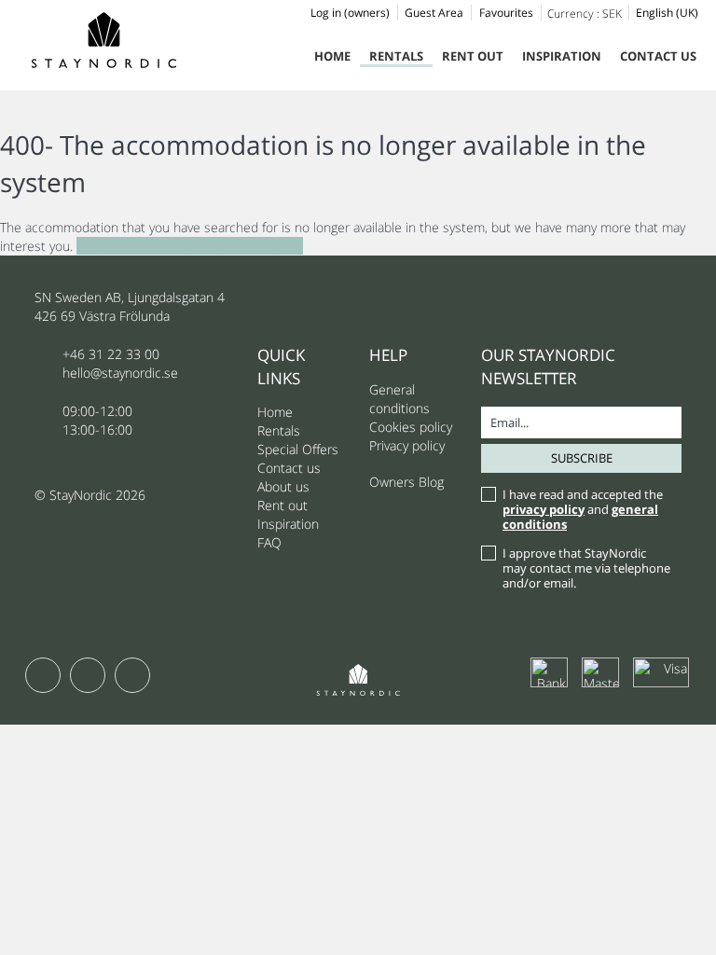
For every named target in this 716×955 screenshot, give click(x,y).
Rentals (396, 56)
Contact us (658, 56)
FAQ (269, 542)
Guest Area (434, 13)
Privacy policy (407, 445)
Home (332, 56)
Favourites (506, 13)
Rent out (472, 56)
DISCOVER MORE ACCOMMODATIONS (189, 246)
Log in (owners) (350, 13)
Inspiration (561, 56)
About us (283, 486)
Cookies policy (410, 427)
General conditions (399, 399)
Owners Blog (406, 482)
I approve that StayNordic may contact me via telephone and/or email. (586, 568)
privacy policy (544, 509)
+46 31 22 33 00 (110, 354)
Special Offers (297, 449)
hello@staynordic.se (120, 372)
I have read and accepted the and (583, 509)
